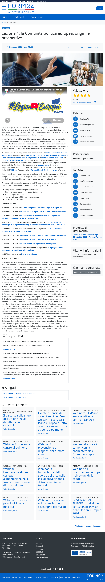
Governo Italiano (41, 1)
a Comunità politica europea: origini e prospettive (41, 207)
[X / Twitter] (57, 569)
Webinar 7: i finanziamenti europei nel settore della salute (87, 474)
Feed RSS (46, 577)
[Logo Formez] (21, 8)
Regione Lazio (43, 165)
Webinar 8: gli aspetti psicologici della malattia (17, 503)
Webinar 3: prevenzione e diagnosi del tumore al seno (51, 449)
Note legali (55, 577)
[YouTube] (60, 569)
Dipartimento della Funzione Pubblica (17, 1)
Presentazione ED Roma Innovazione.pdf (21, 393)
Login (100, 8)
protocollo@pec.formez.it (15, 557)
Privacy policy (16, 577)
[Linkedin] (51, 569)
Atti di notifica (65, 577)
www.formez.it (7, 555)
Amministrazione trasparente (82, 543)
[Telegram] (63, 569)
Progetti (39, 546)
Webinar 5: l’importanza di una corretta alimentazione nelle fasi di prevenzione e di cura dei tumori (16, 477)
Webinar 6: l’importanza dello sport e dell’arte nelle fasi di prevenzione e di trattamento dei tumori (51, 477)
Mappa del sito (77, 577)
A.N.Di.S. (13, 170)
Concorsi (39, 549)
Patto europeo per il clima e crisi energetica (38, 239)
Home (6, 17)
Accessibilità (6, 577)
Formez (40, 538)
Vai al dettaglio (9, 429)
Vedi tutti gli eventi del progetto (88, 526)
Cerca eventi (37, 17)
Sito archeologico (43, 557)
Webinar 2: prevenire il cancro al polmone (17, 445)
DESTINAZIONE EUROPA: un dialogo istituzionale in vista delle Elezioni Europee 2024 (87, 506)
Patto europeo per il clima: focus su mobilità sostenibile (43, 235)
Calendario (20, 17)
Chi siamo (40, 543)
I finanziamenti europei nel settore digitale (38, 243)
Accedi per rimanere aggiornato (86, 272)
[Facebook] (55, 569)
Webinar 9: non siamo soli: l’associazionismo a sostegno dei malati (52, 503)
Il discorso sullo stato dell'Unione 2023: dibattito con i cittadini (17, 420)
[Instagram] (53, 569)
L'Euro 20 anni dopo (29, 254)
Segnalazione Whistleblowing (82, 546)
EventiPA (39, 552)
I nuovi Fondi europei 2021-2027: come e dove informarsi (43, 212)
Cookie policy (27, 577)
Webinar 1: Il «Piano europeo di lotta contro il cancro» (85, 416)
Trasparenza (78, 538)
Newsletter (40, 555)
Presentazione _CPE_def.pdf (16, 397)
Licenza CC (37, 577)
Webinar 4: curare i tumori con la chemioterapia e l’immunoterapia (85, 449)
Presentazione (9, 349)
